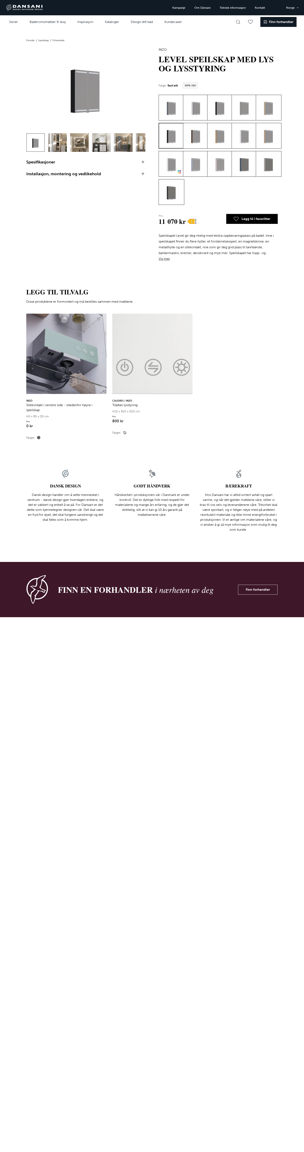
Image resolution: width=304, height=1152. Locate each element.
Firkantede (59, 40)
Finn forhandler (258, 590)
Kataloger (112, 22)
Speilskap (43, 40)
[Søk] (238, 21)
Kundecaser (173, 22)
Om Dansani (202, 8)
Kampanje (178, 8)
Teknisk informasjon (233, 8)
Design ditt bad (142, 22)
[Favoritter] (250, 21)
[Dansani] (24, 7)
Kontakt (260, 8)
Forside (30, 40)
